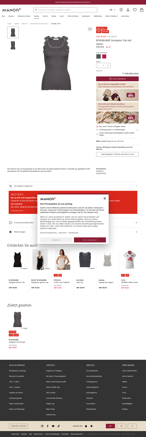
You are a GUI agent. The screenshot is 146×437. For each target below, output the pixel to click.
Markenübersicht (77, 434)
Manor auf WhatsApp (17, 409)
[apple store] (86, 426)
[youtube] (53, 426)
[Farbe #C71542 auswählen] (104, 56)
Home (9, 24)
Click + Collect (14, 382)
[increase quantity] (108, 65)
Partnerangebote (92, 387)
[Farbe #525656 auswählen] (98, 56)
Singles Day (50, 404)
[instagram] (42, 426)
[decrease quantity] (98, 65)
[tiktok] (58, 426)
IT (132, 426)
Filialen (124, 382)
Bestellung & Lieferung (17, 371)
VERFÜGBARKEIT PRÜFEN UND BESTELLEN (117, 154)
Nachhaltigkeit (127, 404)
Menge (98, 61)
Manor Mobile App (53, 387)
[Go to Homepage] (11, 9)
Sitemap (24, 434)
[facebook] (47, 426)
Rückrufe (89, 398)
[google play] (91, 426)
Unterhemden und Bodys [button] (39, 24)
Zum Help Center (18, 426)
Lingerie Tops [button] (56, 24)
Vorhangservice (92, 382)
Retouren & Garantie (16, 376)
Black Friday (50, 409)
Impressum (15, 434)
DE (111, 10)
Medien (125, 409)
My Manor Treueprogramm (56, 376)
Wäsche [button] (24, 24)
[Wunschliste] (90, 29)
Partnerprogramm (15, 398)
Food (124, 393)
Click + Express (14, 387)
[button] (4, 16)
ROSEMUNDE (101, 169)
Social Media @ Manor (54, 398)
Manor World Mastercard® (56, 382)
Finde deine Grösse (132, 73)
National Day (50, 415)
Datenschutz (38, 434)
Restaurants (126, 398)
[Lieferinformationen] (137, 130)
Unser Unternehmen (129, 371)
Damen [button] (16, 24)
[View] (117, 95)
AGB (30, 434)
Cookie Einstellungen (52, 434)
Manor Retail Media (16, 404)
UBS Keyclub (50, 393)
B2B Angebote (91, 393)
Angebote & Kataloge (54, 371)
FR (121, 426)
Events (124, 387)
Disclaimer (65, 434)
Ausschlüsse (90, 404)
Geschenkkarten (92, 371)
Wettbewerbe (91, 409)
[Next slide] (130, 272)
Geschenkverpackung (94, 376)
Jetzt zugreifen (16, 204)
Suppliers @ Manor (16, 393)
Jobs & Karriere (127, 376)
